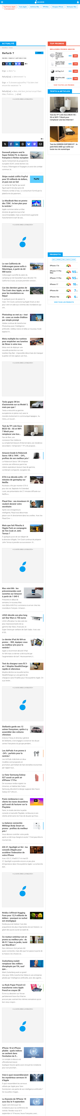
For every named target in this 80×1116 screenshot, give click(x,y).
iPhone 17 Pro (55, 278)
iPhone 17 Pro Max (55, 272)
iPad (63, 259)
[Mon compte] (77, 2)
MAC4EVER (40, 2)
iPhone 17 (54, 284)
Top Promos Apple (9, 7)
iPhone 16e (54, 297)
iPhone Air (54, 290)
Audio (73, 259)
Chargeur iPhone (57, 7)
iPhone (59, 259)
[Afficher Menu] (2, 2)
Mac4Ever (5, 48)
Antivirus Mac (34, 7)
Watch (68, 259)
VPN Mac (46, 7)
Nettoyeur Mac (72, 7)
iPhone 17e (54, 266)
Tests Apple (23, 7)
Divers (11, 48)
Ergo (6, 58)
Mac (54, 259)
